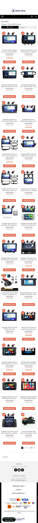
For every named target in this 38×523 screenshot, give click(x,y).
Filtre (10, 27)
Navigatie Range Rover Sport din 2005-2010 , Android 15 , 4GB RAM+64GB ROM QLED (9, 259)
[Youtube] (19, 469)
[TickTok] (22, 469)
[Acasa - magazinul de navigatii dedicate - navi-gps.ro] (19, 11)
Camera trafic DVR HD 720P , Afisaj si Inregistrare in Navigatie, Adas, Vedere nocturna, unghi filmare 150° (9, 293)
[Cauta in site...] (36, 16)
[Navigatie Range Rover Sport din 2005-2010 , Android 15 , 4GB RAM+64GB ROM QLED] (9, 247)
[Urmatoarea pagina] (34, 448)
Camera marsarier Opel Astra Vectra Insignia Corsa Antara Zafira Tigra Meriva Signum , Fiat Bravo (28, 432)
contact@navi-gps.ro (20, 480)
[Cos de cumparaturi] (32, 16)
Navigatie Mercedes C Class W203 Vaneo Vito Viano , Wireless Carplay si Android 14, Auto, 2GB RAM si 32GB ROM (9, 397)
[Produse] (2, 17)
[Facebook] (15, 469)
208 (31, 448)
